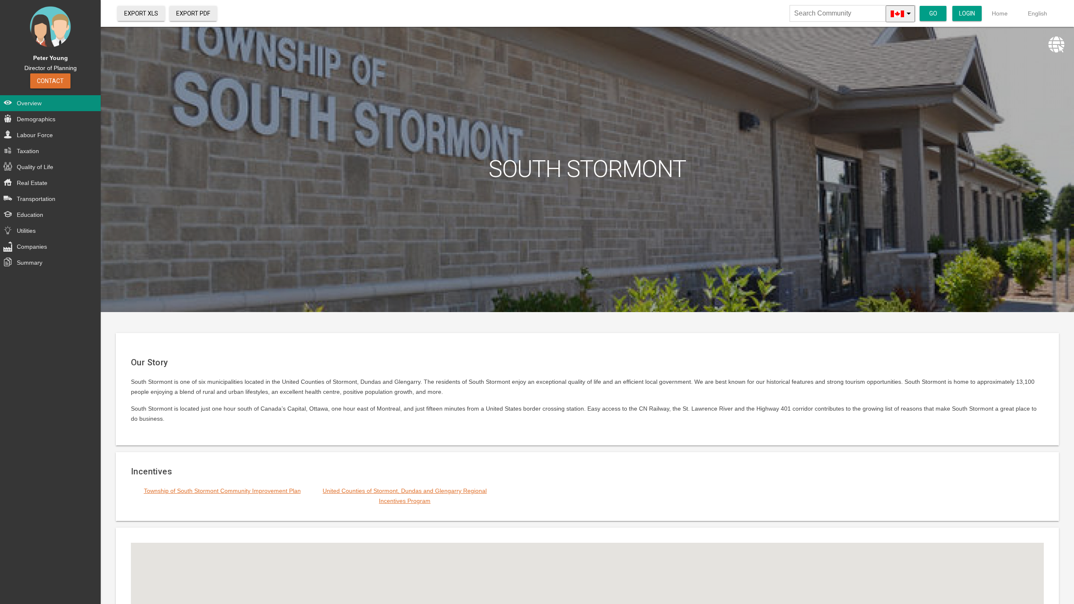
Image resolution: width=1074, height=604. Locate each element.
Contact (50, 81)
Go (933, 13)
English (1037, 13)
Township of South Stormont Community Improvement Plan (222, 490)
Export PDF (193, 13)
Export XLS (141, 13)
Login (967, 13)
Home (1000, 13)
